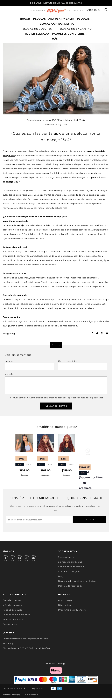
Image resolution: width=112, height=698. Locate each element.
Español (36, 688)
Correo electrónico (67, 361)
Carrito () (94, 10)
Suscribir (90, 520)
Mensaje (9, 374)
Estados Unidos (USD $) (42, 10)
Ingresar (78, 10)
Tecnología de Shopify (11, 694)
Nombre (9, 361)
